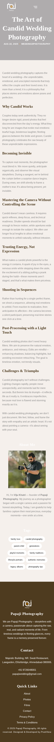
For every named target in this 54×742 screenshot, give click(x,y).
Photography (41, 44)
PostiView (46, 732)
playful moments (17, 553)
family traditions (37, 553)
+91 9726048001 (27, 670)
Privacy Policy (27, 717)
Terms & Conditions (27, 722)
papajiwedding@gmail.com (27, 674)
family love (15, 539)
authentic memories (36, 560)
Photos (27, 699)
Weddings (27, 44)
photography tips (35, 567)
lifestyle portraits (15, 560)
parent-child (19, 546)
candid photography (34, 539)
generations (34, 546)
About (27, 693)
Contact (27, 711)
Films (27, 705)
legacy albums (16, 567)
